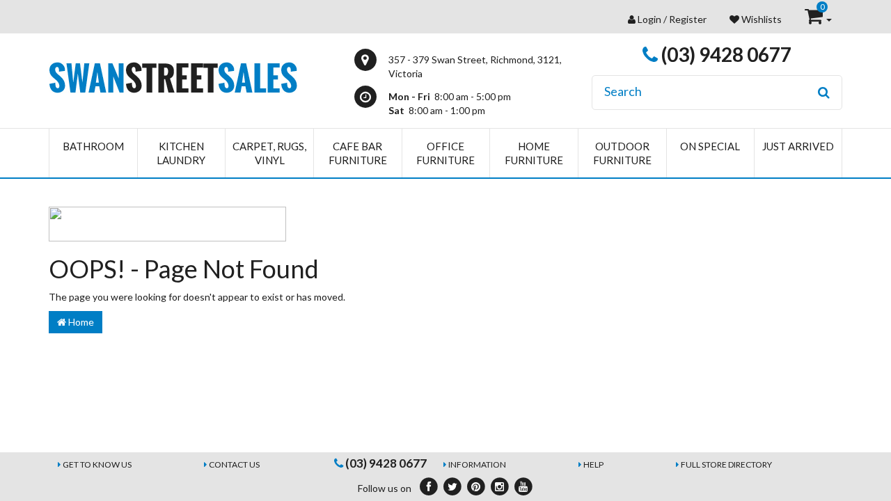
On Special (710, 146)
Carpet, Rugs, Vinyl (269, 153)
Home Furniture (534, 153)
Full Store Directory (726, 464)
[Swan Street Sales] (173, 76)
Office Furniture (445, 153)
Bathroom (93, 146)
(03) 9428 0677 (724, 54)
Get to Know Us (97, 464)
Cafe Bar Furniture (358, 153)
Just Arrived (798, 146)
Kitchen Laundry (181, 153)
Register (688, 19)
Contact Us (234, 464)
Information (477, 464)
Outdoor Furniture (622, 153)
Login (649, 19)
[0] (815, 19)
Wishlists (760, 19)
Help (593, 464)
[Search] (824, 92)
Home (80, 322)
